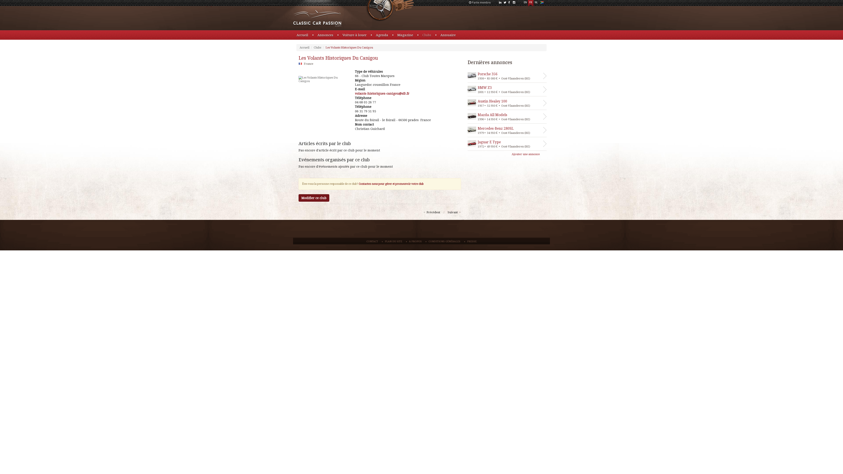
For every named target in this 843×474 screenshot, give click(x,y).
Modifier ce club (313, 198)
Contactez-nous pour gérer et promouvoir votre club (391, 183)
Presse (472, 241)
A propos (415, 241)
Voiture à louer (354, 35)
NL (536, 2)
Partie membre (481, 2)
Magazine (405, 35)
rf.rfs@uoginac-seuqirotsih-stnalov (382, 93)
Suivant (453, 212)
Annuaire (448, 35)
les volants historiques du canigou (338, 58)
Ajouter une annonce (526, 154)
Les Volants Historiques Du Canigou (349, 47)
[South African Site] (541, 3)
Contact (372, 241)
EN (525, 2)
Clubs (426, 35)
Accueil (302, 35)
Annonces (325, 35)
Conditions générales (444, 241)
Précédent (433, 212)
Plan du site (393, 241)
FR (530, 2)
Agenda (382, 35)
